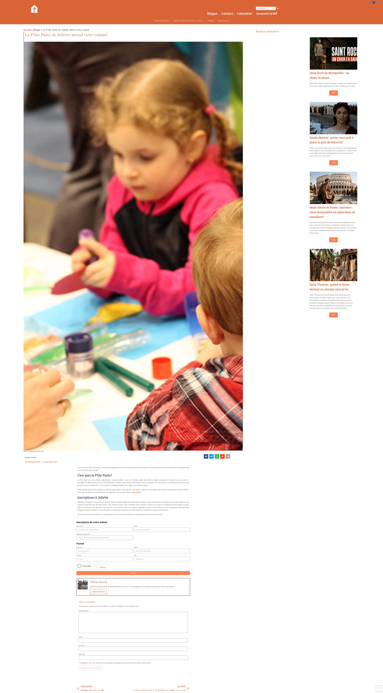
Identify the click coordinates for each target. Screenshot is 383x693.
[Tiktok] (377, 2)
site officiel (136, 492)
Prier (211, 21)
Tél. (135, 555)
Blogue (212, 13)
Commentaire (84, 611)
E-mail (78, 555)
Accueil (27, 29)
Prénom (79, 526)
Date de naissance (83, 534)
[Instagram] (374, 2)
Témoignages (162, 21)
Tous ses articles (98, 591)
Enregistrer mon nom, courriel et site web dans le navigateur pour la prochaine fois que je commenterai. (115, 663)
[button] (206, 456)
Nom (135, 526)
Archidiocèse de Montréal (36, 451)
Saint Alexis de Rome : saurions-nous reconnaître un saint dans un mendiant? (332, 212)
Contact (227, 13)
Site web (82, 654)
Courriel (82, 645)
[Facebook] (371, 2)
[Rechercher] (277, 8)
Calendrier (244, 13)
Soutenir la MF (266, 13)
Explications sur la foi (187, 21)
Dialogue (223, 21)
